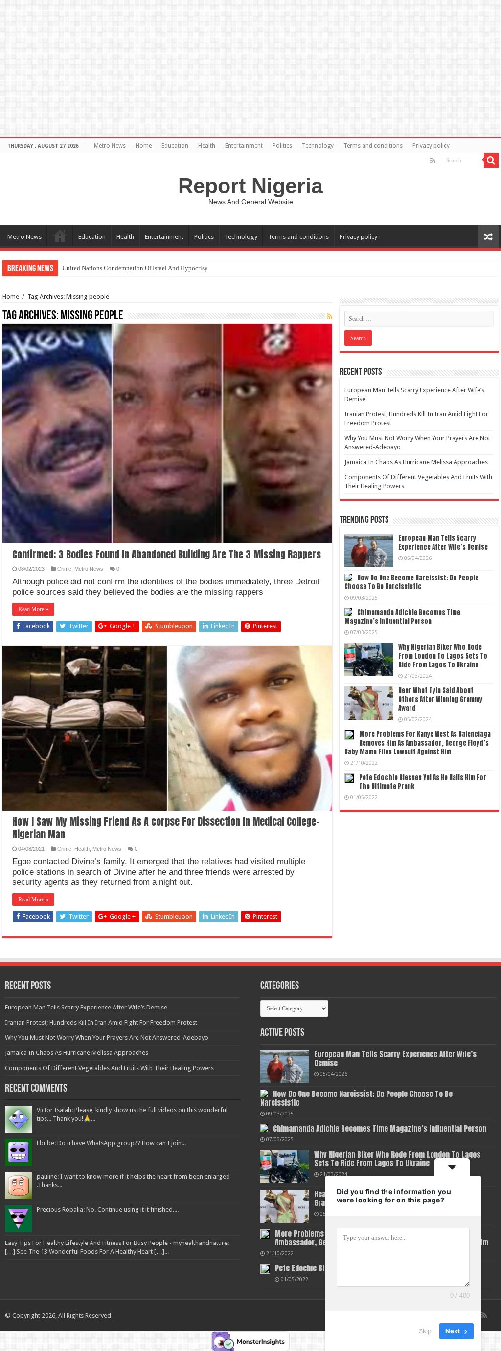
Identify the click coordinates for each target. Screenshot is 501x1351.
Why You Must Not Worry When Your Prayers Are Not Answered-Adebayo (106, 1037)
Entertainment (244, 145)
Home (144, 145)
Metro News (110, 145)
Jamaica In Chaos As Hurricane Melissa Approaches (416, 462)
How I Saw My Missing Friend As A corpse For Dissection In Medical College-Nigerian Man (165, 828)
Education (174, 145)
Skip (425, 1331)
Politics (282, 145)
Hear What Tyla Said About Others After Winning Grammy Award (440, 699)
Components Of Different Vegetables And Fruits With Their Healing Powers (109, 1068)
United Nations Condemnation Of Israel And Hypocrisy (135, 268)
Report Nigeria (250, 185)
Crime (64, 569)
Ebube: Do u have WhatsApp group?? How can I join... (111, 1143)
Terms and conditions (373, 145)
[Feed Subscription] (329, 316)
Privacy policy (431, 145)
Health (206, 145)
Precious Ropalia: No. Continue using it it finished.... (108, 1209)
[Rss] (432, 161)
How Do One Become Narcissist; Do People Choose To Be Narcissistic (411, 582)
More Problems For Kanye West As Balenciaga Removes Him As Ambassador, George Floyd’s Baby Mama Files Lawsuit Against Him (417, 742)
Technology (318, 145)
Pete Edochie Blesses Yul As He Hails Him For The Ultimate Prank (422, 782)
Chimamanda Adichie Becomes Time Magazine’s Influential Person (402, 617)
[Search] (491, 160)
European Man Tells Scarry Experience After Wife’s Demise (443, 543)
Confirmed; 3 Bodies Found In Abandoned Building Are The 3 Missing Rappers (166, 554)
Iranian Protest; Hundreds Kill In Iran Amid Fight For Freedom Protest (101, 1022)
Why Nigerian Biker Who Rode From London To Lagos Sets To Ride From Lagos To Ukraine (442, 656)
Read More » (33, 609)
